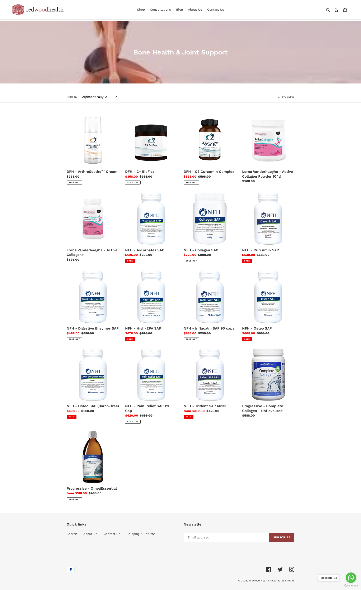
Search (72, 534)
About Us (90, 534)
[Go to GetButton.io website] (351, 585)
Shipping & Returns (141, 534)
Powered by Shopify (282, 580)
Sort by (72, 97)
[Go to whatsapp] (351, 577)
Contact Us (112, 534)
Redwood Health (258, 580)
